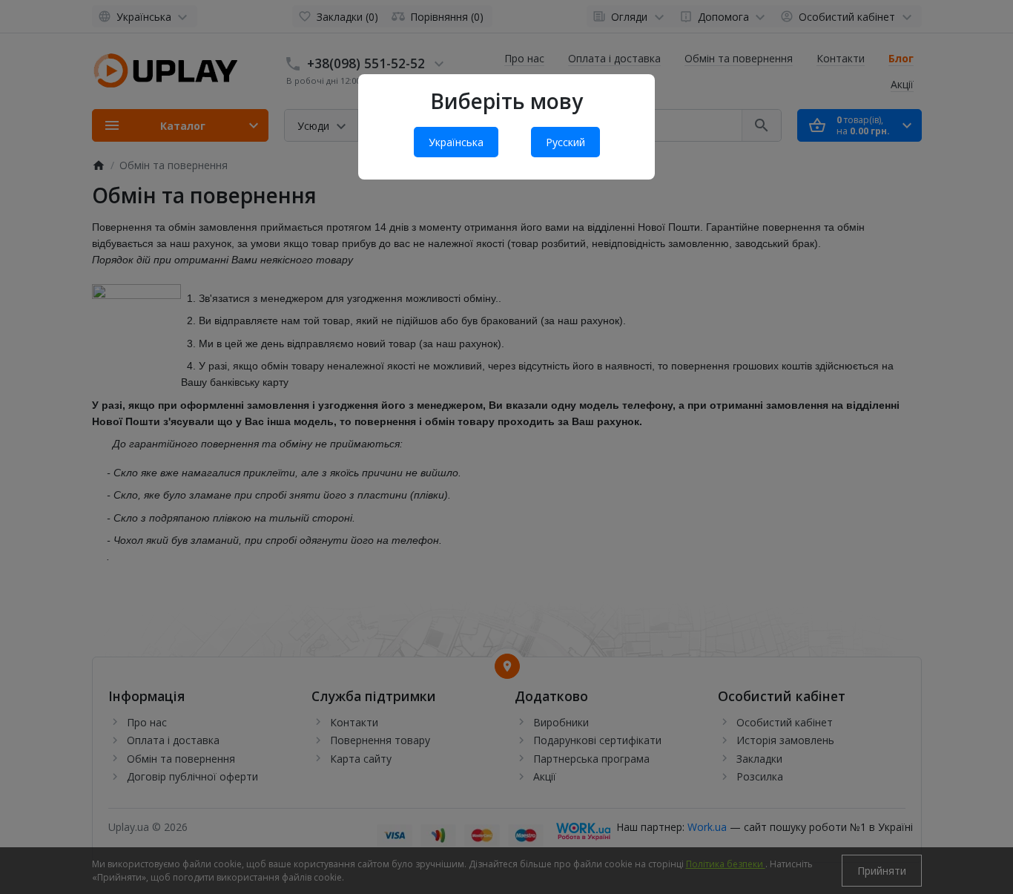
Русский (565, 142)
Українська (456, 142)
